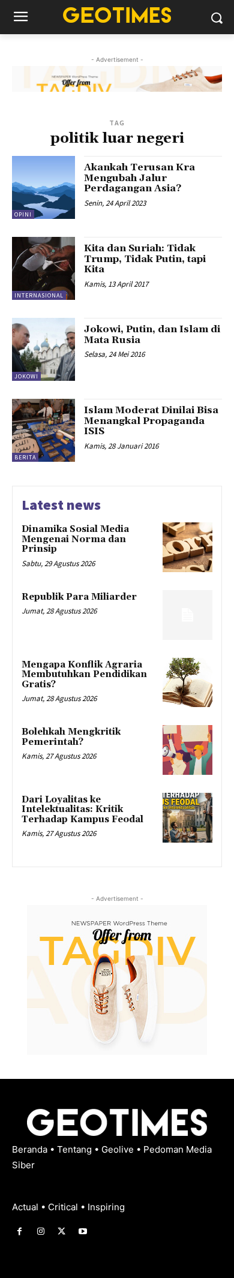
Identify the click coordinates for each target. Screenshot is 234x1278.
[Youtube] (83, 1231)
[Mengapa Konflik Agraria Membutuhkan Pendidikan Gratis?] (187, 683)
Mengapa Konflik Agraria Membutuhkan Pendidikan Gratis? (84, 674)
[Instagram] (40, 1231)
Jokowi (26, 376)
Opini (23, 214)
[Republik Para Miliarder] (187, 615)
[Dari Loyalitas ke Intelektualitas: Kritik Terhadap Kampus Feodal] (187, 818)
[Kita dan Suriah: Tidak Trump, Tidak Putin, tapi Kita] (43, 268)
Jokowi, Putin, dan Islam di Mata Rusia (152, 334)
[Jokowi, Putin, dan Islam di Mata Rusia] (43, 349)
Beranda (31, 1149)
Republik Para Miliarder (79, 597)
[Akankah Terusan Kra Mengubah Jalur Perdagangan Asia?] (43, 187)
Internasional (39, 295)
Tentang (75, 1149)
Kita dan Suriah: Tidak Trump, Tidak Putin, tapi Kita (145, 258)
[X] (61, 1231)
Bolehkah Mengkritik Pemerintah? (71, 737)
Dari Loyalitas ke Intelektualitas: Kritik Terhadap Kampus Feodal (82, 809)
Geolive (118, 1149)
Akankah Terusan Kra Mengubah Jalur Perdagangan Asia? (139, 177)
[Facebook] (19, 1231)
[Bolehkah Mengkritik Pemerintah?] (187, 750)
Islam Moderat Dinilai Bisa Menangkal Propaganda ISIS (151, 420)
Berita (25, 457)
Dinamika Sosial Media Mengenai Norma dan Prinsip (75, 539)
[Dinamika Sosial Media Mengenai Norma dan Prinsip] (187, 547)
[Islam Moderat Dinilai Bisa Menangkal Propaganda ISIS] (43, 430)
